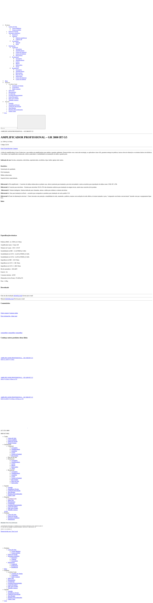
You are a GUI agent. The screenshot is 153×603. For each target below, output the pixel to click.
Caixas (13, 452)
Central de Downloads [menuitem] (14, 594)
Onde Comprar (16, 89)
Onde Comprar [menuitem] (15, 577)
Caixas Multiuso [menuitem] (15, 551)
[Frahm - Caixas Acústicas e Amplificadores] (14, 20)
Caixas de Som (12, 438)
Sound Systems (12, 443)
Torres (13, 468)
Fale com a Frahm (13, 508)
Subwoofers (14, 467)
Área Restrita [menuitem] (11, 596)
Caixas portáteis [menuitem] (15, 553)
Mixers (13, 465)
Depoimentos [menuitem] (11, 580)
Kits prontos (14, 455)
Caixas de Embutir (21, 79)
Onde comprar (5, 313)
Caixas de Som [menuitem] (12, 549)
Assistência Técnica (13, 489)
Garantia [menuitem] (10, 591)
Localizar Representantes (15, 505)
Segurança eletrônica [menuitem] (13, 556)
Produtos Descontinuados (15, 494)
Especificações (8, 148)
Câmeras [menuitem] (13, 559)
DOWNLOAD (18, 295)
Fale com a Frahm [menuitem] (13, 586)
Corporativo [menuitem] (14, 575)
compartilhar (4, 333)
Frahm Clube (12, 111)
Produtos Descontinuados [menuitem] (15, 597)
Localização (11, 503)
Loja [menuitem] (5, 600)
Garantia (10, 487)
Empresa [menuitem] (6, 570)
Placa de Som (15, 481)
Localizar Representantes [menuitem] (15, 583)
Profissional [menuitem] (14, 565)
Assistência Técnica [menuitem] (13, 593)
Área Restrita (11, 492)
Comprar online (13, 313)
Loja (5, 113)
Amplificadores (15, 449)
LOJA (6, 511)
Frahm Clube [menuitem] (11, 599)
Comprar (15, 148)
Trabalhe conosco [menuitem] (13, 588)
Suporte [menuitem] (6, 589)
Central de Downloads (14, 490)
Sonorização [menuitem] (11, 562)
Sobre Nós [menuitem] (11, 578)
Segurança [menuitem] (14, 557)
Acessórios (14, 447)
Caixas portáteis (12, 440)
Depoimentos (11, 502)
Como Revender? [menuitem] (13, 585)
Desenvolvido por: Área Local (9, 531)
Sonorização (11, 519)
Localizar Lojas (12, 498)
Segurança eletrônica (13, 518)
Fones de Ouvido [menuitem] (12, 554)
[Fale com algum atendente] (148, 546)
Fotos (2, 148)
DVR (17, 44)
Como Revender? (13, 506)
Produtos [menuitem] (6, 548)
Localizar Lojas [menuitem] (12, 572)
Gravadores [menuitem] (14, 561)
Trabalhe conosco (13, 100)
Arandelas (14, 451)
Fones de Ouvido (12, 441)
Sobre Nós (11, 500)
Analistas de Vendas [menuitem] (17, 573)
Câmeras (14, 36)
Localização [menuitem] (11, 581)
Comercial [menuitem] (14, 564)
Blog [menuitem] (5, 569)
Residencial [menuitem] (14, 567)
